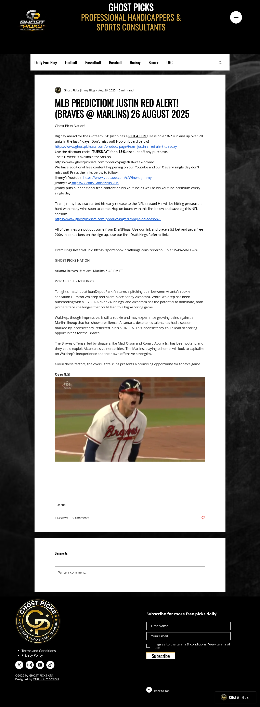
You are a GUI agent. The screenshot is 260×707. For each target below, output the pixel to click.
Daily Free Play (46, 62)
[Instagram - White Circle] (30, 665)
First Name (155, 618)
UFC (169, 62)
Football (71, 62)
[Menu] (236, 17)
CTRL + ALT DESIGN (46, 679)
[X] (19, 665)
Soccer (153, 62)
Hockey (135, 62)
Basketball (93, 62)
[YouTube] (40, 665)
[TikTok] (50, 665)
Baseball (115, 62)
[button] (220, 62)
